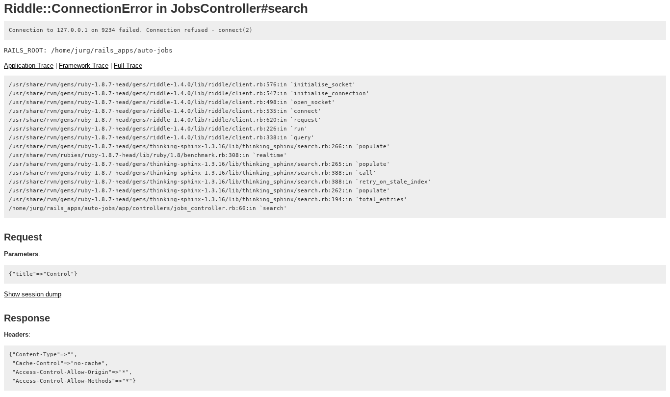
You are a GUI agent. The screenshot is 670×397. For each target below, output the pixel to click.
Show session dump (32, 294)
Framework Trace (83, 65)
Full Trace (128, 65)
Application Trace (28, 65)
